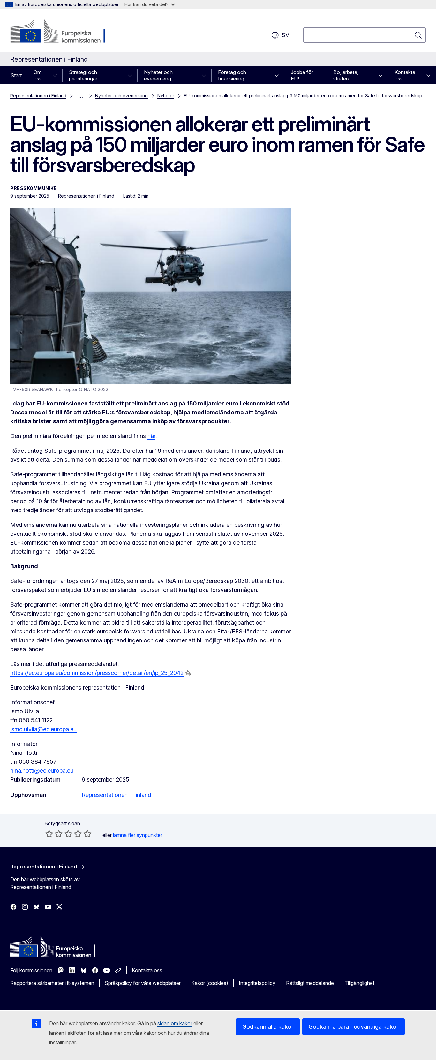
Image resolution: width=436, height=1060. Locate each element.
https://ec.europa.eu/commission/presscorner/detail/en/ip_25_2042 (97, 673)
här (151, 436)
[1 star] (49, 833)
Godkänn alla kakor (267, 1026)
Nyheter (165, 95)
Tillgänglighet (359, 983)
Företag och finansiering (232, 75)
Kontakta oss (405, 75)
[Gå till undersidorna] (56, 75)
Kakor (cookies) (209, 983)
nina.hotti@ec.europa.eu (41, 770)
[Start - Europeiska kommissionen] (61, 32)
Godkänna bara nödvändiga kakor (353, 1026)
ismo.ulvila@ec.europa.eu (43, 729)
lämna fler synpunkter (137, 835)
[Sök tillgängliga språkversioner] (188, 673)
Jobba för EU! (302, 75)
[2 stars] (54, 833)
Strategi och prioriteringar (83, 75)
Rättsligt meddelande (310, 983)
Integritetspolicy (257, 983)
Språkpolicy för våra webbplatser (143, 983)
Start (16, 75)
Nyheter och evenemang (158, 75)
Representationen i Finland (38, 95)
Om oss (38, 75)
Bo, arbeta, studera (345, 75)
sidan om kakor (174, 1023)
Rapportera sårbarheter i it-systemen (52, 983)
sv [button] (285, 35)
